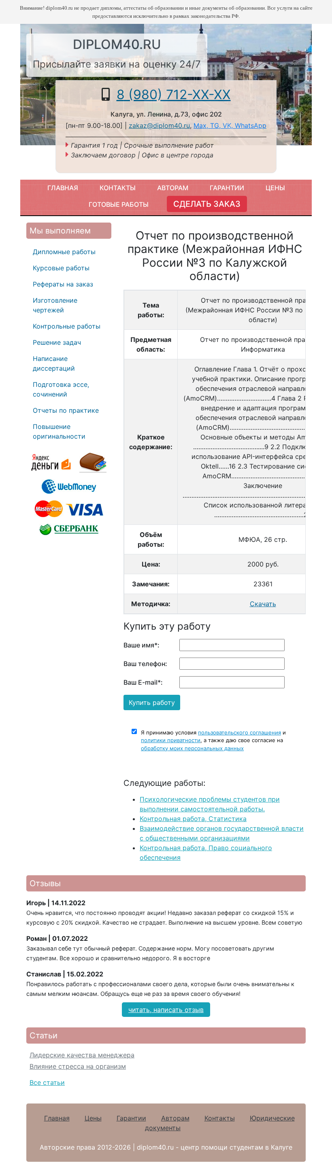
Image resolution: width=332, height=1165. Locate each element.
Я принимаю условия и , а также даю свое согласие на (213, 740)
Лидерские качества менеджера (82, 1055)
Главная (62, 188)
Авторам (172, 188)
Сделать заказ (206, 204)
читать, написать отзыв (166, 1010)
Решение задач (57, 342)
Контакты (118, 188)
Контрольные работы (66, 326)
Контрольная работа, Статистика (193, 819)
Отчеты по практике (66, 410)
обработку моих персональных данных (192, 748)
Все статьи (47, 1082)
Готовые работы (119, 204)
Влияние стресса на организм (78, 1066)
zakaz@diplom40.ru (159, 125)
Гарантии (227, 188)
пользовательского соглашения (239, 732)
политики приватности (170, 740)
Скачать (263, 604)
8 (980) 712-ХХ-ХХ (174, 94)
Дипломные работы (64, 252)
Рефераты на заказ (63, 284)
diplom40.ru (117, 44)
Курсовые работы (61, 268)
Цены (275, 188)
